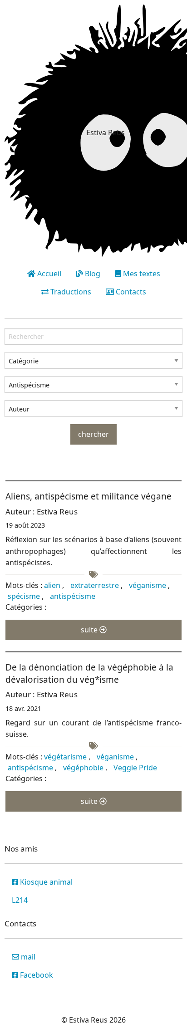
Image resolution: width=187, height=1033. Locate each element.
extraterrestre (95, 585)
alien (53, 585)
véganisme (148, 585)
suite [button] (90, 630)
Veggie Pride (135, 768)
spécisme (25, 596)
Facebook (35, 975)
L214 (20, 900)
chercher (93, 434)
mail (27, 957)
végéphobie (84, 768)
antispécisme (72, 596)
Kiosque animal (45, 882)
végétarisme (66, 757)
